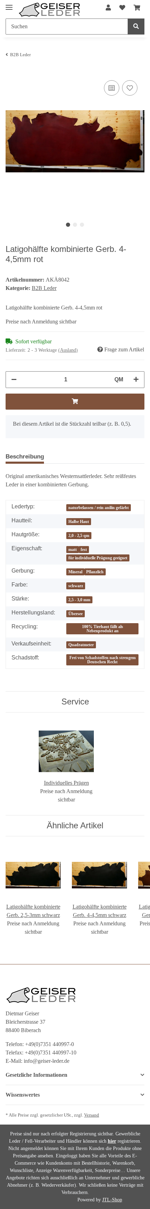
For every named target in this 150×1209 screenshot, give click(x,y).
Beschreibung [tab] (25, 456)
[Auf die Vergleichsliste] (111, 88)
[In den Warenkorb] (75, 402)
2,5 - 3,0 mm (79, 599)
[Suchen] (136, 26)
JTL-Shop (112, 1199)
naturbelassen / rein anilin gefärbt (98, 507)
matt (72, 549)
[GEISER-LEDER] (49, 10)
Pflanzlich (95, 571)
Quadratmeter (81, 644)
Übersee (75, 613)
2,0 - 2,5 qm (78, 535)
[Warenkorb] (136, 8)
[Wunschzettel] (122, 8)
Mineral (75, 571)
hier (112, 1141)
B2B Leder (44, 288)
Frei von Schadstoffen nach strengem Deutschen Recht (102, 659)
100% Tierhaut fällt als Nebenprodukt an (102, 628)
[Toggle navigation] (9, 4)
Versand (91, 1115)
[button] (108, 8)
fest (84, 549)
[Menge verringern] (14, 380)
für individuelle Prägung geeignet (97, 557)
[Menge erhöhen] (136, 380)
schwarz (75, 585)
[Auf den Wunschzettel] (129, 88)
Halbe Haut (78, 521)
